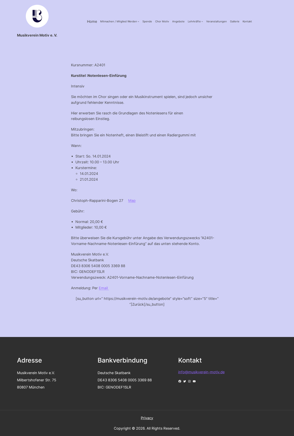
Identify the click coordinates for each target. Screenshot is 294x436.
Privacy (147, 418)
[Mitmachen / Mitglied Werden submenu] (138, 21)
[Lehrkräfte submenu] (202, 21)
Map (132, 200)
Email (104, 288)
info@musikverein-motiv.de (201, 372)
